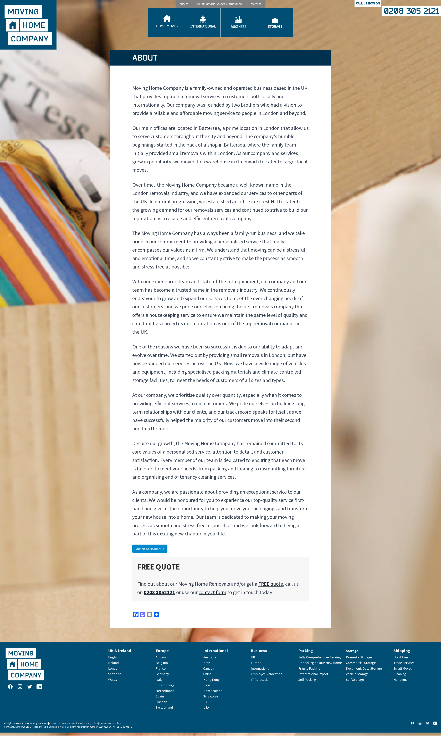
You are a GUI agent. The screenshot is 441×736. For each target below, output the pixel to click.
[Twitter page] (29, 686)
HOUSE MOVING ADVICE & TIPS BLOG (219, 4)
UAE (206, 702)
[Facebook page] (10, 686)
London (113, 668)
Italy (159, 679)
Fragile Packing (309, 668)
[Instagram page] (20, 686)
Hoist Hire (400, 657)
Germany (162, 674)
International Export (313, 674)
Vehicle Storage (357, 674)
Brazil (207, 662)
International (215, 650)
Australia (209, 657)
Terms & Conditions (72, 723)
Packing (305, 650)
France (161, 668)
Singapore (210, 696)
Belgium (162, 662)
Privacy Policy (91, 723)
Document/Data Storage (364, 668)
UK (253, 657)
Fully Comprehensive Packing (319, 657)
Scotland (114, 674)
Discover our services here (150, 548)
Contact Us (54, 723)
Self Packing (307, 679)
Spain (160, 696)
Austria (161, 657)
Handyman (401, 679)
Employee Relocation (266, 674)
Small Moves (402, 668)
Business (259, 650)
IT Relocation (260, 679)
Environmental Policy (110, 723)
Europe (162, 650)
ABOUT (184, 4)
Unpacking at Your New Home (320, 662)
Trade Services (403, 662)
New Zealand (212, 691)
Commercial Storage (361, 662)
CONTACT (255, 4)
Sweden (161, 702)
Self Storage (355, 679)
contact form (212, 592)
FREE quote (270, 584)
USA (206, 707)
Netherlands (165, 691)
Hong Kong (211, 679)
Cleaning (399, 674)
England (114, 657)
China (207, 674)
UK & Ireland (119, 650)
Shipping (401, 650)
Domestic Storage (359, 657)
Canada (208, 668)
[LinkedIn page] (39, 686)
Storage (352, 651)
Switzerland (164, 707)
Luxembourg (165, 685)
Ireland (113, 662)
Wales (112, 679)
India (207, 685)
